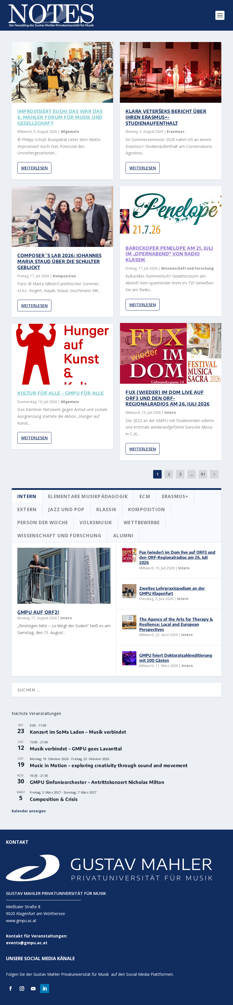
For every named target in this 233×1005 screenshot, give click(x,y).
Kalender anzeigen (29, 811)
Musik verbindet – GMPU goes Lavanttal (76, 749)
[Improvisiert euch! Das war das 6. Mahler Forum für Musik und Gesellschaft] (62, 72)
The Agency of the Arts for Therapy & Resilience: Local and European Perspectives (176, 624)
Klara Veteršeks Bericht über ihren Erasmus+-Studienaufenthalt (166, 117)
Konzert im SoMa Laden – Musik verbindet (78, 732)
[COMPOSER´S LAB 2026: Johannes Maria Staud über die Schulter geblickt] (62, 216)
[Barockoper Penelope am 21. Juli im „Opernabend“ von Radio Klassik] (170, 212)
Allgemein (70, 131)
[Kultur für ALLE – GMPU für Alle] (62, 354)
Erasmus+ (176, 131)
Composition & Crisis (54, 799)
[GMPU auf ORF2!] (64, 576)
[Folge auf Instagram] (21, 988)
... (191, 474)
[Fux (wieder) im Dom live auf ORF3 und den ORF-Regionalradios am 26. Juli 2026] (170, 353)
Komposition (64, 276)
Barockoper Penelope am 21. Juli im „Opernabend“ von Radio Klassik (169, 254)
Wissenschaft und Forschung (187, 268)
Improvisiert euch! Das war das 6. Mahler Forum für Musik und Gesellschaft (60, 117)
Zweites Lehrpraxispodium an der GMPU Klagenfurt (172, 591)
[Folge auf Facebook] (10, 988)
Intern (170, 412)
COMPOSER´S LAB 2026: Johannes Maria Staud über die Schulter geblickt (59, 261)
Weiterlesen (34, 168)
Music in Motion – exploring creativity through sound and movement (109, 765)
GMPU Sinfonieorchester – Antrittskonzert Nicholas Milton (97, 782)
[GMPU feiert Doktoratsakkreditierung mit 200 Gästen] (129, 658)
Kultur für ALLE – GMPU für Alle (60, 393)
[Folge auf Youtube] (33, 988)
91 (203, 474)
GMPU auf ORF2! (38, 612)
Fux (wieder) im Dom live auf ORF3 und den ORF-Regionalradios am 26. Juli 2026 (168, 398)
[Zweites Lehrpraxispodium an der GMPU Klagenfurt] (129, 591)
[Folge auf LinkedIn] (44, 988)
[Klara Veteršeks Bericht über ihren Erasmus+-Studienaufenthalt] (170, 72)
